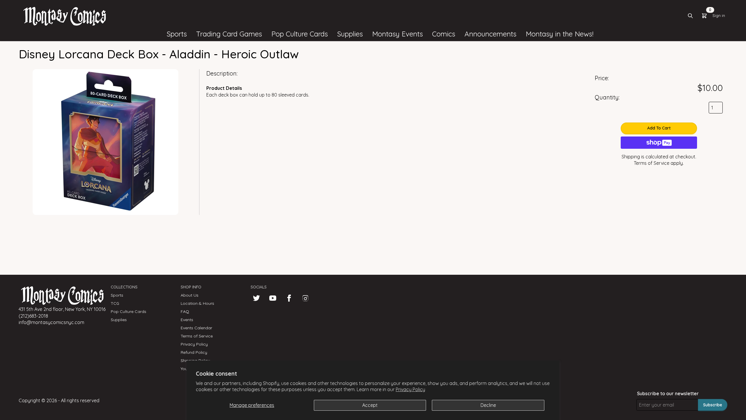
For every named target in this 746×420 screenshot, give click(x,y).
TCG (115, 303)
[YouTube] (273, 298)
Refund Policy (194, 352)
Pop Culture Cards (128, 311)
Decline (488, 405)
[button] (177, 34)
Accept (370, 405)
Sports (117, 295)
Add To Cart (659, 128)
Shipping (631, 157)
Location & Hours (197, 303)
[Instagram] (305, 298)
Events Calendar (196, 327)
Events (187, 319)
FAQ (185, 311)
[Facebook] (289, 298)
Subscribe (712, 404)
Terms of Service (651, 163)
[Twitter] (256, 298)
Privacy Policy (410, 389)
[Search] (690, 16)
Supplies (119, 319)
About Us (189, 295)
